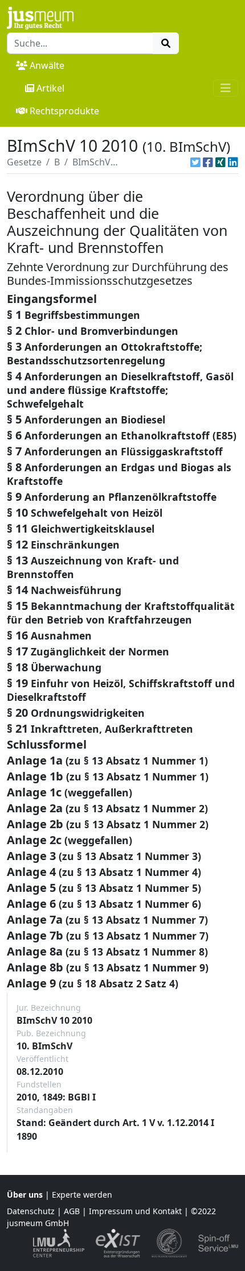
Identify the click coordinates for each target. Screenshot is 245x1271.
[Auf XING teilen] (220, 162)
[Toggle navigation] (225, 88)
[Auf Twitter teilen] (195, 162)
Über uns (25, 1194)
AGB (72, 1211)
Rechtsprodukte (64, 111)
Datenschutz (31, 1211)
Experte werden (82, 1194)
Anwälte (47, 65)
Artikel (50, 88)
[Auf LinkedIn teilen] (233, 162)
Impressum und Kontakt (135, 1211)
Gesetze (24, 162)
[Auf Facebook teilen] (208, 162)
